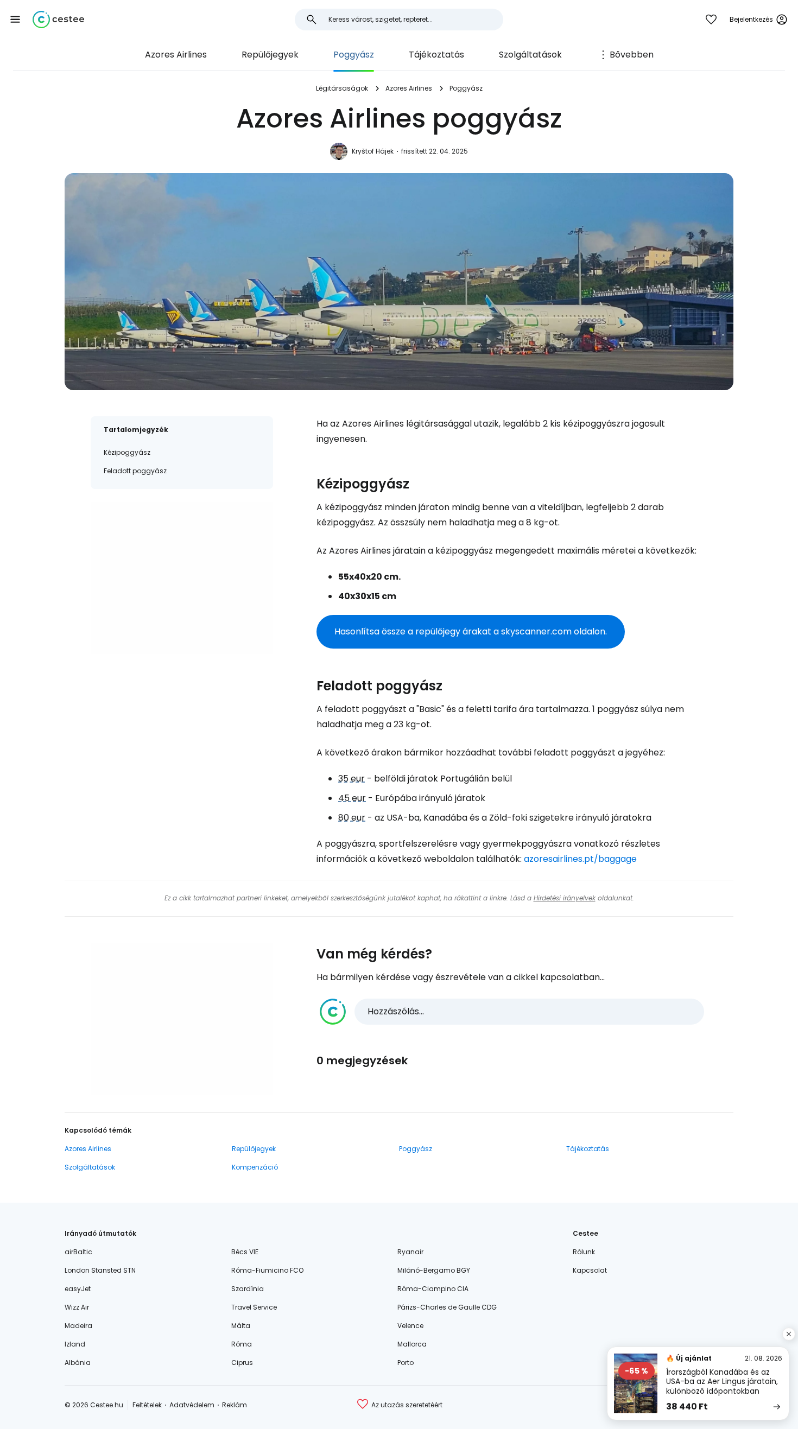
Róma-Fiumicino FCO (267, 1270)
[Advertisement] (182, 578)
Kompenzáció (255, 1167)
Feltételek (147, 1404)
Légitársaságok (342, 88)
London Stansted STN (100, 1270)
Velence (410, 1325)
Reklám (234, 1404)
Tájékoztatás (436, 54)
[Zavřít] (788, 1334)
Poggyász (353, 54)
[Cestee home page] (58, 19)
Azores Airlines (176, 54)
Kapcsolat (590, 1270)
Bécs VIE (244, 1251)
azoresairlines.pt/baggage (580, 859)
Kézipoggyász (127, 452)
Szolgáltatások (530, 54)
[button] (15, 19)
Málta (240, 1325)
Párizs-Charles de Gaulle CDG (447, 1307)
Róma (241, 1344)
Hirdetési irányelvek (565, 898)
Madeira (78, 1325)
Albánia (78, 1362)
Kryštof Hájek (373, 151)
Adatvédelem (191, 1404)
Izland (75, 1344)
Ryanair (410, 1251)
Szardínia (247, 1288)
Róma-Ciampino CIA (432, 1288)
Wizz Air (77, 1307)
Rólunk (584, 1251)
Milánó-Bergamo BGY (433, 1270)
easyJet (78, 1288)
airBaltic (78, 1251)
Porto (405, 1362)
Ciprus (242, 1362)
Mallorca (412, 1344)
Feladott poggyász (135, 470)
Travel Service (254, 1307)
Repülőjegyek (270, 54)
